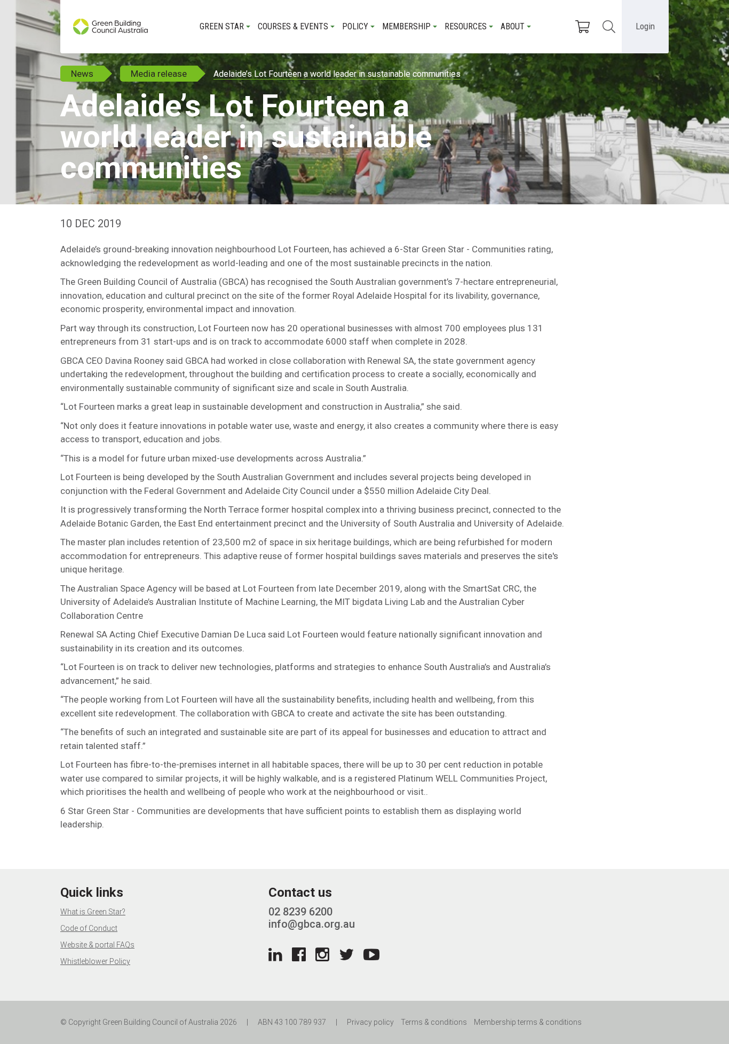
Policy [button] (355, 26)
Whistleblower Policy (95, 961)
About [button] (513, 26)
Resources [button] (466, 26)
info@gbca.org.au (311, 924)
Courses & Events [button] (293, 26)
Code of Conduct (88, 928)
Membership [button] (406, 26)
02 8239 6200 (300, 911)
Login (645, 26)
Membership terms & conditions (528, 1022)
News (82, 73)
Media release (159, 73)
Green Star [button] (222, 26)
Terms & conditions (434, 1022)
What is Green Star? (92, 911)
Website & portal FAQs (97, 945)
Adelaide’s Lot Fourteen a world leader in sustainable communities (337, 74)
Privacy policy (370, 1022)
